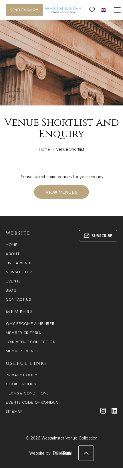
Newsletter (19, 272)
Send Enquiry (24, 10)
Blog (11, 290)
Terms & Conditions (27, 393)
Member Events (22, 351)
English (103, 10)
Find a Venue (19, 263)
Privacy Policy (22, 375)
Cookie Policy (21, 384)
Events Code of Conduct (33, 402)
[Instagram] (103, 411)
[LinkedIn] (114, 411)
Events (13, 281)
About (13, 253)
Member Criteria (23, 332)
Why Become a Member (30, 323)
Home (44, 149)
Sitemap (14, 411)
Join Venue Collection (31, 341)
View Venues (61, 192)
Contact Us (18, 299)
